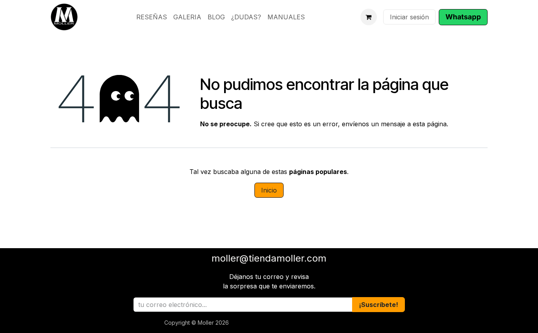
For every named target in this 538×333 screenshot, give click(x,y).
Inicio (269, 190)
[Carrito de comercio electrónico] (368, 17)
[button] (378, 304)
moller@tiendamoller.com (269, 258)
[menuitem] (151, 17)
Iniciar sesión (409, 17)
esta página (430, 124)
